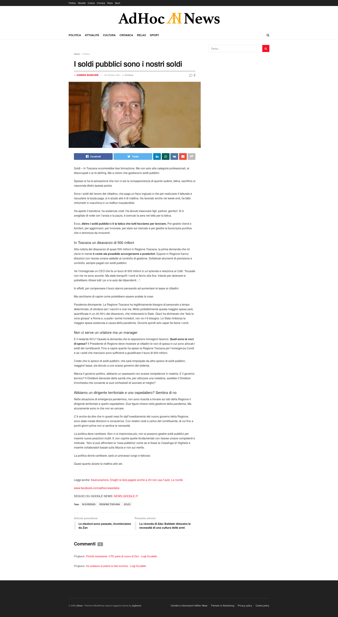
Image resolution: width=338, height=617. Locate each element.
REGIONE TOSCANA (109, 504)
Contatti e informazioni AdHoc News (189, 605)
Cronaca (101, 2)
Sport (117, 2)
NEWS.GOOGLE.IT (126, 496)
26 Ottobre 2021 (112, 75)
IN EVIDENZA (88, 504)
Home (77, 53)
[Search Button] (265, 48)
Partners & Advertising (222, 605)
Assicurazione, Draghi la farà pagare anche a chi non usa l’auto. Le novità (137, 480)
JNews (79, 605)
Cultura (91, 2)
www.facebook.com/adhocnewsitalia (96, 488)
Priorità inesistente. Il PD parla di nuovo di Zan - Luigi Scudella (121, 556)
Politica (72, 2)
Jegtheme (136, 605)
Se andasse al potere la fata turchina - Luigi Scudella (116, 566)
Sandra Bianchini (87, 75)
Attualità (82, 2)
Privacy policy (245, 605)
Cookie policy (262, 605)
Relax (110, 2)
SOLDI (127, 504)
